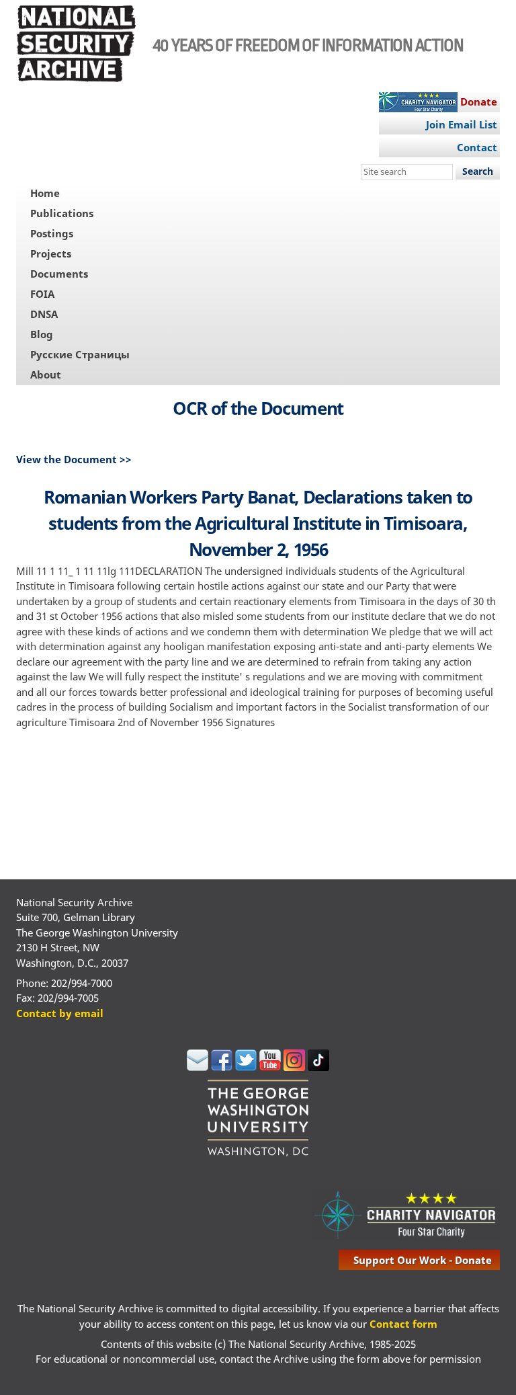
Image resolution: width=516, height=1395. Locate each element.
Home (45, 193)
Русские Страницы (80, 354)
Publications (61, 213)
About (45, 374)
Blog (41, 334)
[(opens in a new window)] (197, 1067)
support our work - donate (422, 1260)
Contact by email (59, 1013)
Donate (478, 101)
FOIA (42, 294)
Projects (50, 253)
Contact (477, 147)
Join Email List (461, 124)
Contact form (403, 1323)
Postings (51, 233)
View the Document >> (74, 459)
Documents (59, 273)
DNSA (44, 314)
